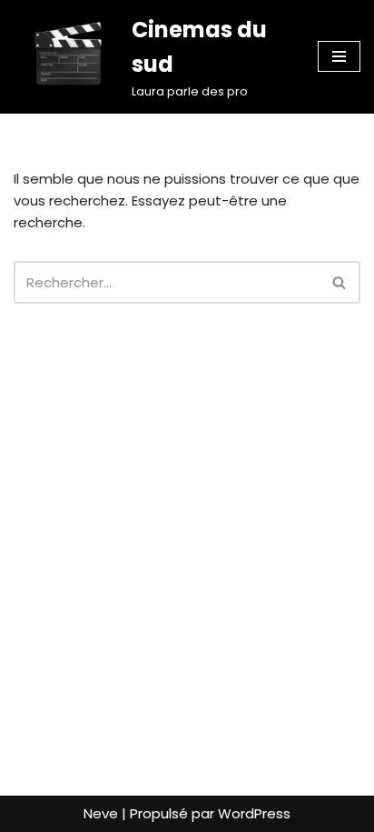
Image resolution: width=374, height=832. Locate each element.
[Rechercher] (340, 282)
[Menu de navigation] (339, 56)
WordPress (254, 813)
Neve (101, 813)
